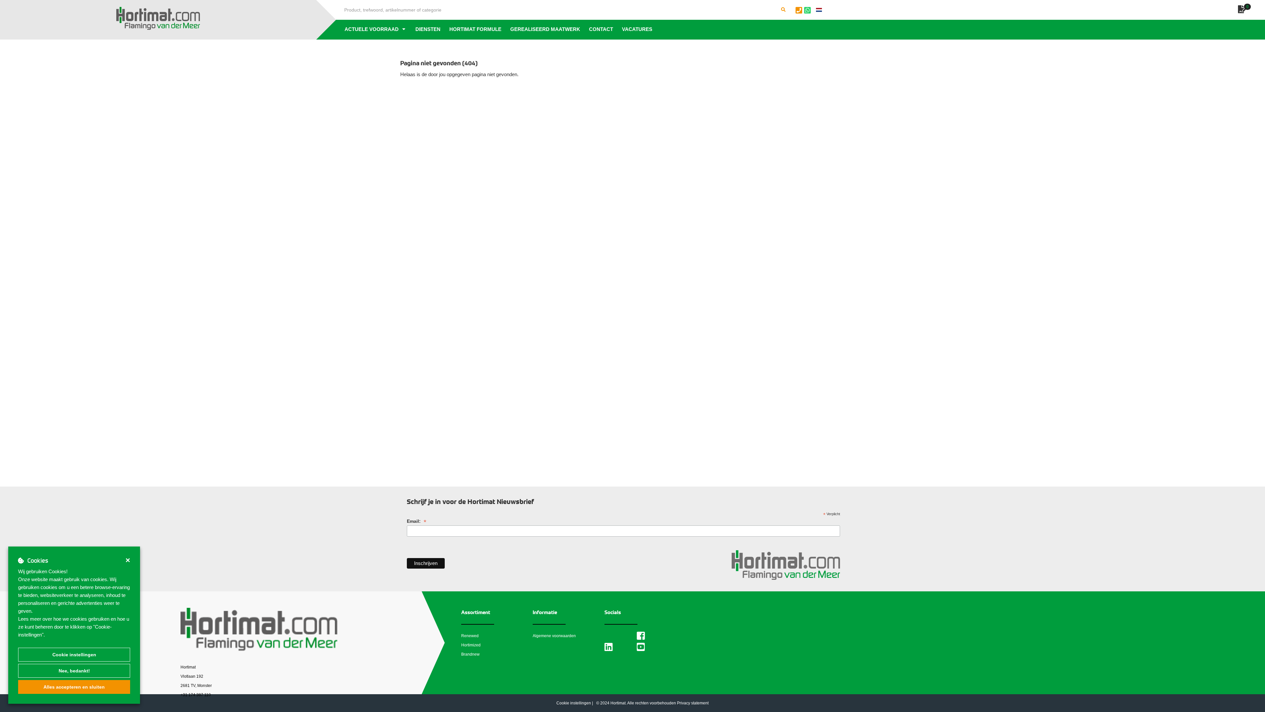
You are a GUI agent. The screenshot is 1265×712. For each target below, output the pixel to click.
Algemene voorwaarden (554, 636)
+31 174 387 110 (196, 695)
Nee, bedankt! (74, 670)
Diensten (427, 29)
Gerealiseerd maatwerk (545, 29)
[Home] (158, 18)
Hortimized (471, 645)
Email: (416, 521)
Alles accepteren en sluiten (74, 687)
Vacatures (637, 29)
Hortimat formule (475, 29)
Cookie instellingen (74, 654)
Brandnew (470, 654)
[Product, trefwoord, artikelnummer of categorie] (783, 10)
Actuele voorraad (372, 29)
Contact (601, 29)
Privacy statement (693, 703)
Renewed (470, 636)
